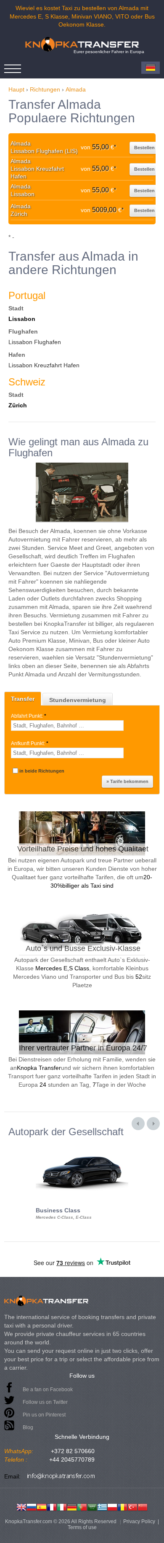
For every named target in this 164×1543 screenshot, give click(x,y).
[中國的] (143, 1506)
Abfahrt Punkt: (28, 716)
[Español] (42, 1506)
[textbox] (67, 725)
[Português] (82, 1506)
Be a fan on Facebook (48, 1389)
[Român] (122, 1506)
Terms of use (82, 1527)
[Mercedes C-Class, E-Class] (82, 1145)
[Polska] (112, 1506)
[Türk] (132, 1506)
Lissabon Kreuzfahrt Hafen (43, 365)
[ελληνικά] (102, 1506)
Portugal (26, 295)
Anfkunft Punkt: (29, 743)
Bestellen (144, 147)
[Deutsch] (72, 1506)
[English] (21, 1506)
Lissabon (21, 318)
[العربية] (92, 1506)
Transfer (22, 698)
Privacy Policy (139, 1521)
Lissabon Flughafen (34, 342)
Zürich (17, 405)
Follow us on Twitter (45, 1402)
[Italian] (62, 1506)
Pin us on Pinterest (44, 1415)
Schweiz (26, 382)
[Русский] (31, 1506)
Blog (28, 1427)
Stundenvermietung (77, 700)
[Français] (52, 1506)
